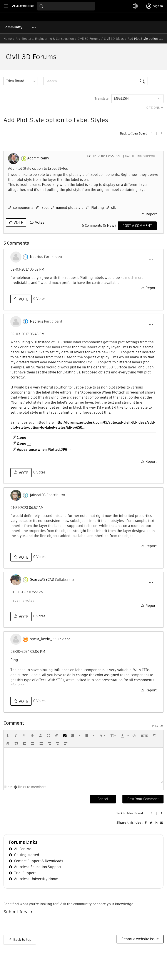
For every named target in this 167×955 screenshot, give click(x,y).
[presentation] (8, 735)
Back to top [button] (22, 939)
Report (151, 214)
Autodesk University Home (36, 878)
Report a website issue (140, 938)
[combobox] (66, 6)
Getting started (26, 854)
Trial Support (25, 873)
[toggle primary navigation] (8, 6)
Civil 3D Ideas (114, 38)
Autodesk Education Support (37, 866)
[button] (151, 259)
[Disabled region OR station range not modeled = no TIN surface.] (151, 133)
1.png (21, 437)
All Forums (23, 848)
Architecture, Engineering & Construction (45, 38)
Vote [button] (17, 222)
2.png (21, 443)
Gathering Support (141, 156)
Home (7, 38)
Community (12, 27)
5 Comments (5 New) (99, 225)
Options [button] (153, 107)
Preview (158, 726)
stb (113, 207)
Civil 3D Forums (89, 38)
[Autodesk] (23, 6)
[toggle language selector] (135, 6)
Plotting (97, 207)
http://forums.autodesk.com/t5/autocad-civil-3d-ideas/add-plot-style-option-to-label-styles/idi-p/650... (82, 425)
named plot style (70, 207)
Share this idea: (130, 822)
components (23, 207)
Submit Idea (17, 912)
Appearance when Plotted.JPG (42, 449)
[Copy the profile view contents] (161, 133)
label (44, 207)
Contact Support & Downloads (38, 860)
